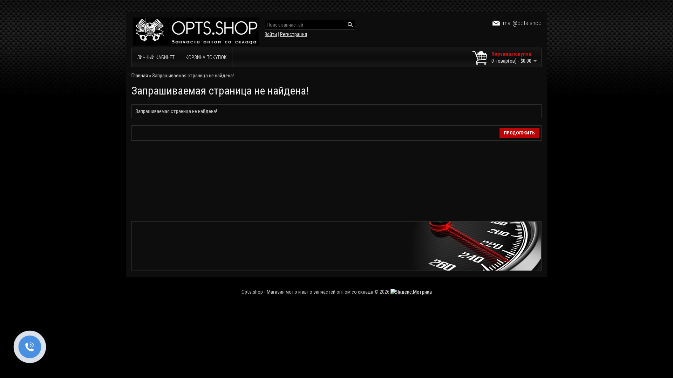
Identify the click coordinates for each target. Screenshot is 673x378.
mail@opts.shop (522, 23)
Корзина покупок (206, 57)
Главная (139, 75)
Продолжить (519, 132)
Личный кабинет (156, 57)
